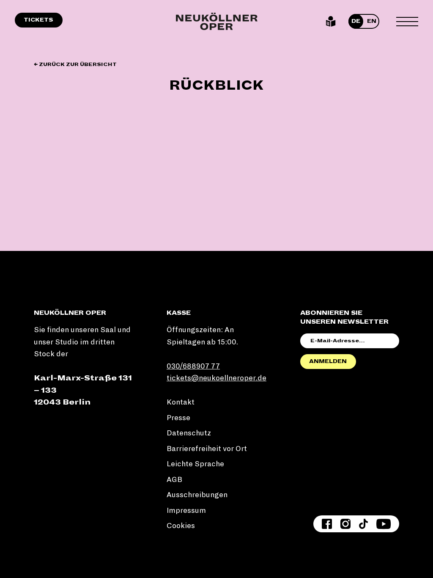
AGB (174, 480)
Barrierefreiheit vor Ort (207, 449)
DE (355, 21)
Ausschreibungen (197, 495)
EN (371, 21)
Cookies (181, 526)
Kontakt (181, 402)
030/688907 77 (193, 366)
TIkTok (363, 523)
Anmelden (328, 361)
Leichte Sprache (331, 21)
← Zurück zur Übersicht (75, 64)
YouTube (383, 523)
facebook (327, 523)
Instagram (345, 523)
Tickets (38, 20)
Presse (178, 418)
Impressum (186, 510)
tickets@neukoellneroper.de (216, 378)
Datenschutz (189, 433)
